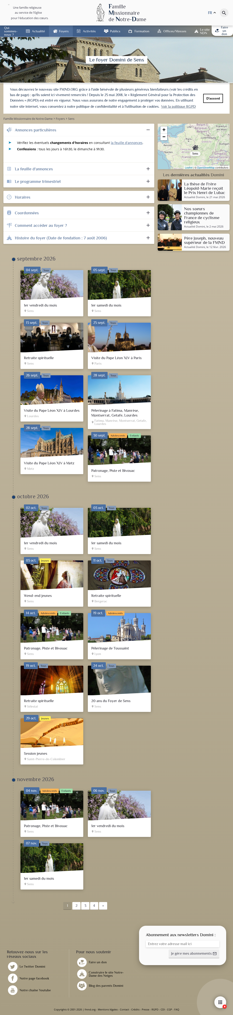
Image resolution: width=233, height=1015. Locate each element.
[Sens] (193, 146)
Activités (89, 31)
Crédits (135, 1009)
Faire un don (224, 31)
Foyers (64, 31)
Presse (145, 1009)
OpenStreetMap (206, 167)
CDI (163, 1009)
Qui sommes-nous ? (11, 31)
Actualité (38, 31)
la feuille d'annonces (126, 143)
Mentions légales (108, 1009)
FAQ (176, 1009)
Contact (124, 1009)
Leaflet (188, 167)
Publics (115, 31)
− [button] (163, 137)
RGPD (155, 1009)
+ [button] (163, 130)
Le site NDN (205, 31)
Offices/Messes (174, 31)
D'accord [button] (213, 98)
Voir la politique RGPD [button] (178, 107)
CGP (169, 1009)
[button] (194, 954)
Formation (141, 31)
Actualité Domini (194, 197)
